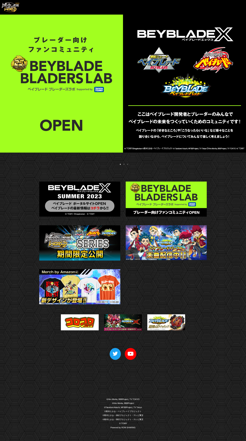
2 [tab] (123, 163)
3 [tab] (127, 163)
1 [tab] (119, 163)
